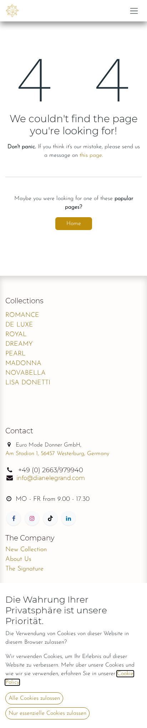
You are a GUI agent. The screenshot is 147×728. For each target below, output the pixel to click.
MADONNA (23, 363)
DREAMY (19, 344)
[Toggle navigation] (134, 11)
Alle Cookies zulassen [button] (34, 698)
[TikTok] (50, 518)
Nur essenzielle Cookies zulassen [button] (47, 713)
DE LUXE (19, 325)
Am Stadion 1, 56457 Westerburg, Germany (57, 454)
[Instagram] (32, 518)
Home (73, 223)
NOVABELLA (25, 373)
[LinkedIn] (68, 518)
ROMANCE (22, 315)
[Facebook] (13, 518)
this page (91, 155)
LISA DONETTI (27, 383)
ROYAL (16, 334)
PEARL (15, 354)
